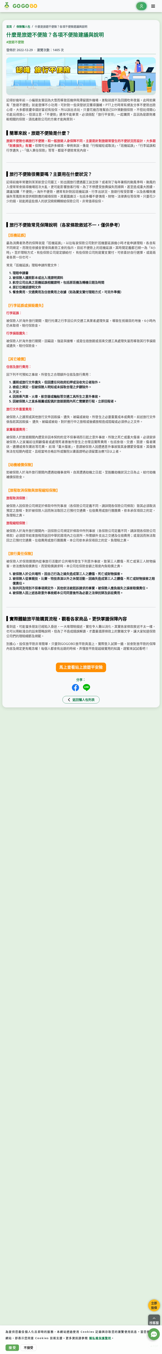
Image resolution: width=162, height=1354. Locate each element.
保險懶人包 (23, 26)
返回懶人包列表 (84, 700)
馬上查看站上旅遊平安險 (81, 667)
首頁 (9, 26)
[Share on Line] (86, 688)
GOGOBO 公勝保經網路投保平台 (22, 6)
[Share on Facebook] (75, 688)
